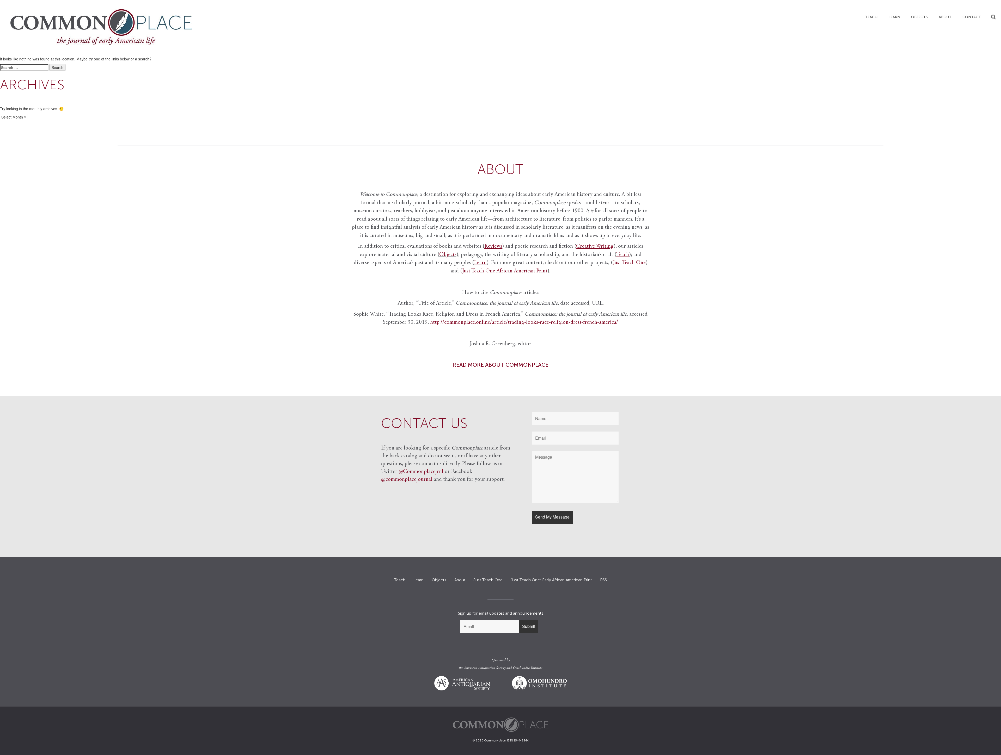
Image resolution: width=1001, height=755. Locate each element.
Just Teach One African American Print (504, 271)
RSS (603, 580)
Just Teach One (629, 263)
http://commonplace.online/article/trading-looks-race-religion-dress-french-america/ (524, 322)
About (945, 17)
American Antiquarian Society (484, 668)
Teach (871, 17)
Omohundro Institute (527, 668)
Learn (894, 17)
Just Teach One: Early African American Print (551, 580)
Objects (919, 17)
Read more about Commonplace (500, 364)
